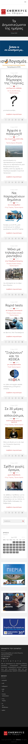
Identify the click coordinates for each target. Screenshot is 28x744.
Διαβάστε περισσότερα (14, 114)
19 (4, 549)
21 (10, 549)
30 (17, 552)
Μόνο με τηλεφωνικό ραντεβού (14, 253)
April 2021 (14, 537)
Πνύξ (9, 367)
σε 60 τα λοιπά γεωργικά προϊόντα (14, 421)
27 (7, 552)
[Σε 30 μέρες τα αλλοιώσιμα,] (14, 433)
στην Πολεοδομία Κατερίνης (14, 261)
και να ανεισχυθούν (14, 205)
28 (10, 552)
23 (17, 549)
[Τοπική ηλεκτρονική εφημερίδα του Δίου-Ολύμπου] (14, 11)
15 (14, 547)
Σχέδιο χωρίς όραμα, (14, 468)
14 (10, 547)
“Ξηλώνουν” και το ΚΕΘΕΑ (14, 356)
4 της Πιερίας (9, 207)
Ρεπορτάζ (19, 143)
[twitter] (9, 120)
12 (4, 547)
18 (23, 547)
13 (7, 547)
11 (23, 544)
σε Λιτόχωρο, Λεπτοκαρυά (14, 310)
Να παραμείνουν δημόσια (14, 196)
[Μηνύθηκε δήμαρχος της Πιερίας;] (14, 101)
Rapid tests (14, 305)
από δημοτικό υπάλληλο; (14, 88)
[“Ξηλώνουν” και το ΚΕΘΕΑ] (14, 375)
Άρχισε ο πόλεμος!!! (14, 132)
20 (7, 549)
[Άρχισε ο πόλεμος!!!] (14, 151)
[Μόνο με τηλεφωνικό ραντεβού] (14, 274)
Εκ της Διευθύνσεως (14, 91)
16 (17, 547)
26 (4, 552)
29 (14, 552)
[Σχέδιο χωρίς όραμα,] (14, 485)
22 (14, 549)
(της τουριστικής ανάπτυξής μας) (14, 139)
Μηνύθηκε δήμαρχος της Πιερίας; (14, 80)
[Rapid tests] (14, 323)
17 (20, 547)
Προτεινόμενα (14, 93)
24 (20, 549)
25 (23, 549)
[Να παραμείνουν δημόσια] (14, 215)
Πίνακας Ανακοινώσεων (13, 263)
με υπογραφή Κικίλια (14, 364)
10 (20, 544)
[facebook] (6, 120)
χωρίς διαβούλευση (14, 475)
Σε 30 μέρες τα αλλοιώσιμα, (14, 412)
